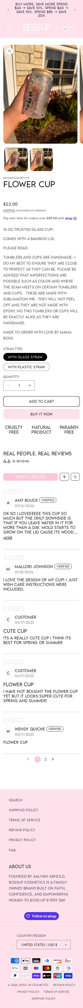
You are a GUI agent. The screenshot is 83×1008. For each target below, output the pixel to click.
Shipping (9, 210)
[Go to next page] (54, 759)
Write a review (31, 476)
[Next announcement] (75, 10)
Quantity (11, 377)
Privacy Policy (22, 840)
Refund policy (64, 985)
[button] (9, 29)
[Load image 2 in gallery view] (41, 159)
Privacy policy (28, 991)
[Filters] (64, 477)
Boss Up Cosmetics (33, 985)
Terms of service (56, 991)
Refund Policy (22, 830)
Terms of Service (25, 820)
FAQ (12, 850)
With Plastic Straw (26, 367)
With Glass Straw (25, 357)
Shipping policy (23, 810)
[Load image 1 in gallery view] (16, 159)
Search (15, 800)
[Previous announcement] (8, 10)
